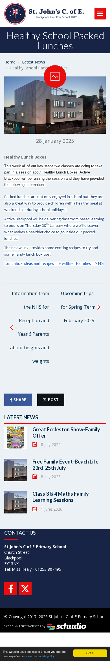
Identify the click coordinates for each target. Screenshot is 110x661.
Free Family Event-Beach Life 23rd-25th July (65, 464)
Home (10, 62)
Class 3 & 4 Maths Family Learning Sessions (60, 497)
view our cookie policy (40, 656)
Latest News (33, 62)
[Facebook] (10, 588)
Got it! (90, 653)
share (19, 399)
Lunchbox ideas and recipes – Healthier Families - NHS (54, 263)
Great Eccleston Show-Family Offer (66, 432)
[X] (25, 588)
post (53, 399)
